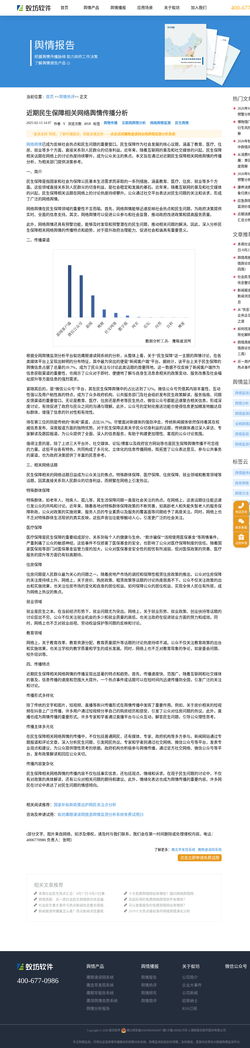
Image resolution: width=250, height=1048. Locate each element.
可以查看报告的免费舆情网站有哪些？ (158, 905)
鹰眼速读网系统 (210, 850)
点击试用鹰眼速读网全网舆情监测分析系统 (142, 134)
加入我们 (199, 8)
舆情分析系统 (137, 1042)
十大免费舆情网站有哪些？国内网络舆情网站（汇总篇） (164, 893)
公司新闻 (190, 993)
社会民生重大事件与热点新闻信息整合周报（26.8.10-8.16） (74, 905)
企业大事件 (192, 985)
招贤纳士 (190, 1001)
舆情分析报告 (98, 1009)
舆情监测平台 (231, 1042)
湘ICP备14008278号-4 (176, 1030)
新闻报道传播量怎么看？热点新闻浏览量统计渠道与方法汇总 (74, 911)
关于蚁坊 (172, 8)
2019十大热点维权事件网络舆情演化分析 (159, 911)
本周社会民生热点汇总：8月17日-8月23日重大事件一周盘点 (74, 893)
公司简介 (190, 977)
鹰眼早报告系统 (100, 993)
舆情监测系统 (158, 1042)
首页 (64, 8)
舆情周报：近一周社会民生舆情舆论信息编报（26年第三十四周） (74, 899)
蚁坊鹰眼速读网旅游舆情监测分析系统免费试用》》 (102, 814)
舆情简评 (149, 1001)
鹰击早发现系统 (183, 850)
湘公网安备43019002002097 (144, 1030)
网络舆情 (34, 144)
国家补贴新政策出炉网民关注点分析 (85, 805)
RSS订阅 (189, 1009)
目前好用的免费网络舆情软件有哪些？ (158, 899)
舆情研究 (149, 993)
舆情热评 (149, 985)
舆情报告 (149, 977)
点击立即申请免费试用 (199, 858)
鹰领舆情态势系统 (102, 1001)
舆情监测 (84, 1042)
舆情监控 (34, 8)
